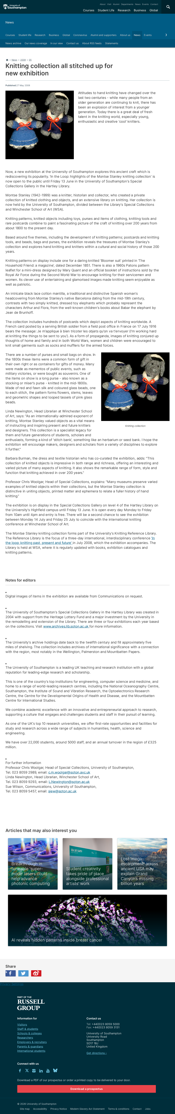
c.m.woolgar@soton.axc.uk (69, 772)
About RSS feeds (92, 43)
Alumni (116, 4)
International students (31, 1050)
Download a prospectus (86, 1089)
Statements (111, 43)
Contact (154, 4)
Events (145, 4)
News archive (13, 43)
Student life (24, 35)
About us (125, 35)
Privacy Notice (58, 1108)
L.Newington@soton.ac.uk (69, 782)
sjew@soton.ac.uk (62, 791)
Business (140, 10)
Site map (25, 1108)
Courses (88, 10)
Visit (109, 4)
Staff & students (27, 1029)
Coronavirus (80, 35)
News (137, 4)
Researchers (25, 1037)
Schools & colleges (29, 1033)
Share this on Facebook (6, 972)
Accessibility (40, 1108)
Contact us (72, 43)
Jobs (147, 1108)
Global (154, 10)
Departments (127, 4)
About (102, 4)
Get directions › (96, 1053)
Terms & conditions (118, 1108)
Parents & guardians (30, 1046)
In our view (56, 43)
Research (124, 10)
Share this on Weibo (36, 973)
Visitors (22, 1024)
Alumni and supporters (104, 35)
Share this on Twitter (23, 973)
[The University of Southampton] (15, 7)
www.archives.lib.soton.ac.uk (66, 626)
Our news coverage (36, 43)
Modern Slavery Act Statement (87, 1108)
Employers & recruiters (32, 1042)
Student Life (106, 10)
